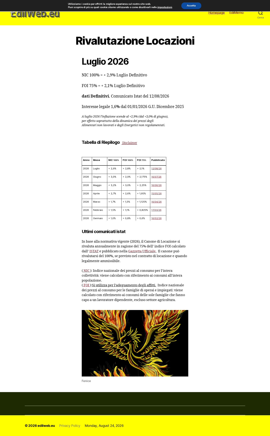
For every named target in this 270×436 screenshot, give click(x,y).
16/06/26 (156, 185)
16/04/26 (156, 201)
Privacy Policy (69, 426)
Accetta (191, 5)
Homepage (216, 13)
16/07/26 (156, 176)
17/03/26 (156, 209)
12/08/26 (156, 168)
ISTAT (94, 251)
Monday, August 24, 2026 (104, 426)
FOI (86, 285)
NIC (86, 271)
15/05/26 (156, 193)
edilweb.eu (46, 426)
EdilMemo (236, 13)
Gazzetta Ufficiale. (142, 251)
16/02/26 (156, 218)
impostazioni (164, 7)
